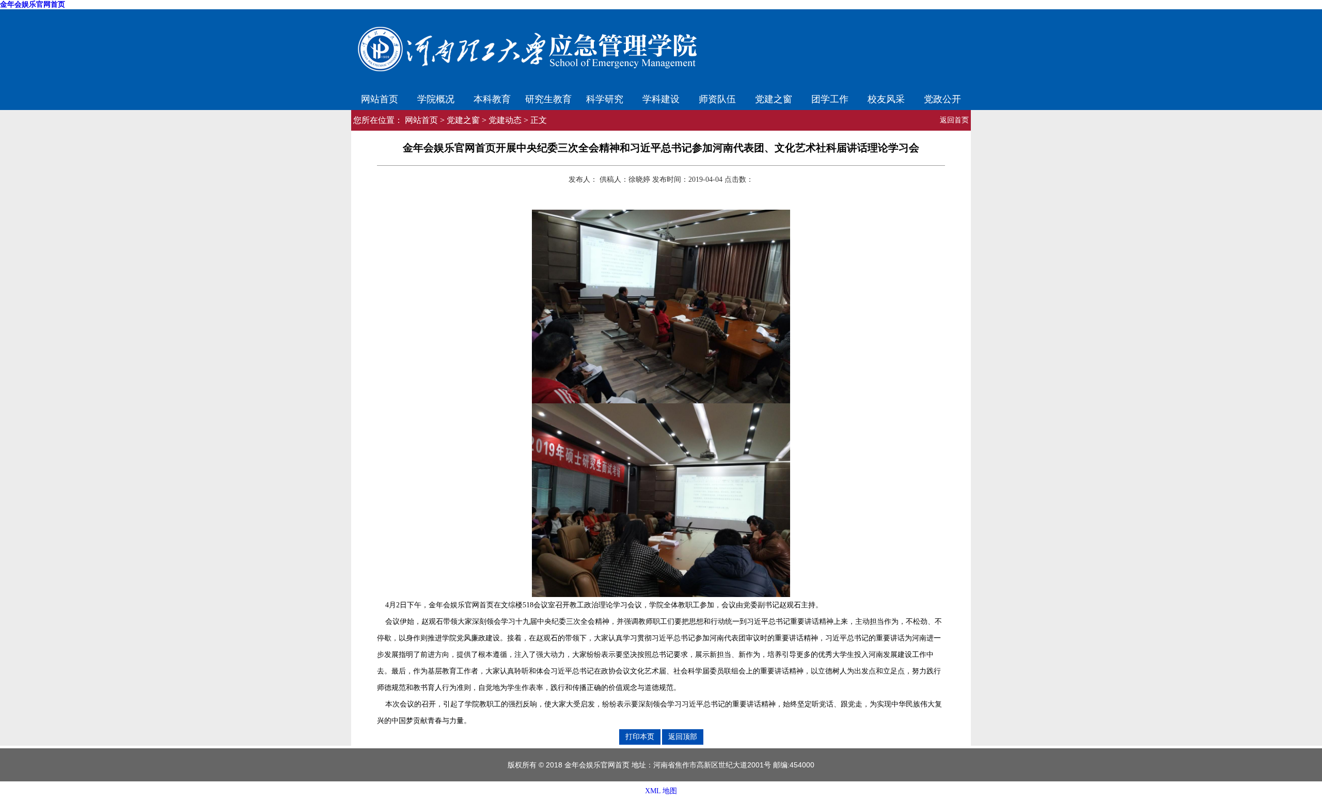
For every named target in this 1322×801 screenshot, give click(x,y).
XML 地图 (661, 791)
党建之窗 (773, 98)
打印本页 (639, 736)
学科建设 (661, 98)
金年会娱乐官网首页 (32, 4)
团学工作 (829, 98)
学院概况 (435, 98)
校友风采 (886, 98)
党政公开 (942, 98)
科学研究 (604, 98)
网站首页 (379, 98)
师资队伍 (717, 98)
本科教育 (492, 98)
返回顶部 (682, 736)
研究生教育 (548, 98)
